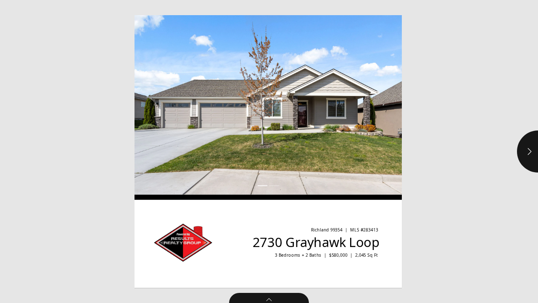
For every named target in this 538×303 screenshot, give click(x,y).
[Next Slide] (335, 104)
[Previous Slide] (201, 104)
